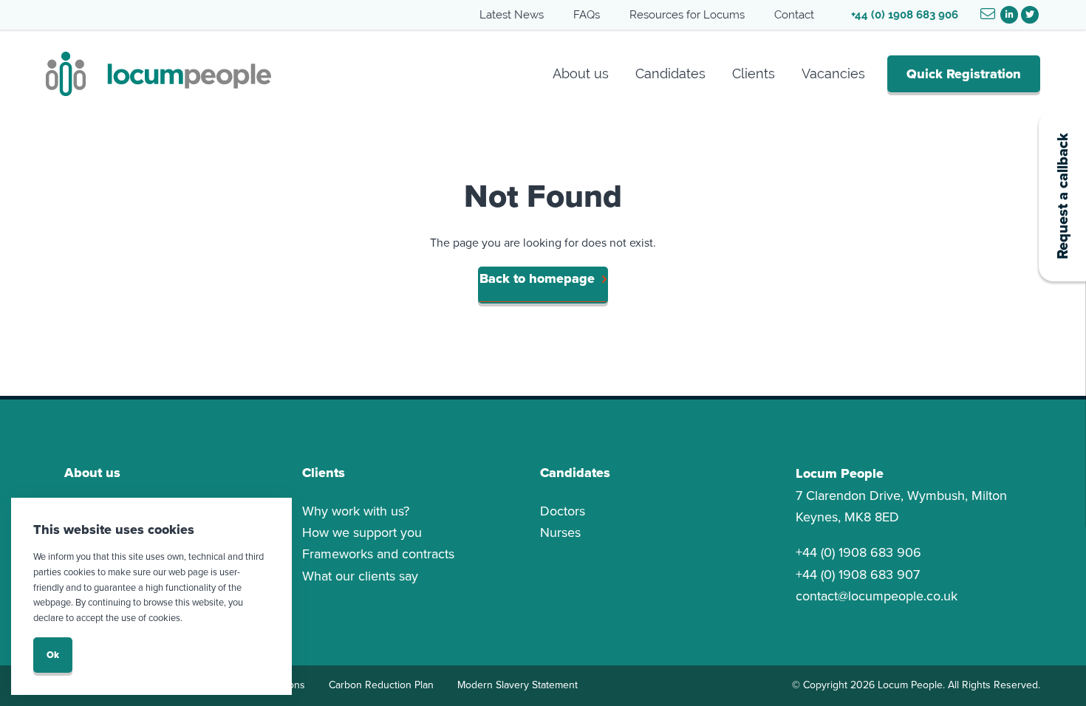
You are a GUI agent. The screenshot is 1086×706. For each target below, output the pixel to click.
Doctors (562, 511)
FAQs (586, 14)
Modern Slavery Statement (517, 685)
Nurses (560, 532)
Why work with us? (355, 511)
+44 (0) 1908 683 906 (904, 14)
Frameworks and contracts (378, 553)
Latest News (511, 14)
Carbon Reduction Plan (381, 685)
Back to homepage (537, 278)
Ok (53, 655)
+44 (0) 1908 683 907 (858, 574)
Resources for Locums (687, 14)
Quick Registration (963, 73)
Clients (753, 73)
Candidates (670, 73)
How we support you (362, 532)
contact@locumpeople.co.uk (876, 596)
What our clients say (360, 576)
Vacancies (833, 73)
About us (581, 73)
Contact (794, 14)
